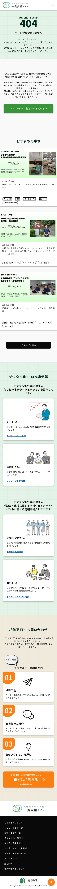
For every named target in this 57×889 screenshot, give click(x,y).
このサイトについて (13, 822)
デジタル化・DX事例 (13, 838)
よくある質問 (10, 858)
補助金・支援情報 (12, 843)
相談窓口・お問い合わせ (15, 853)
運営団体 (8, 863)
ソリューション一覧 (13, 827)
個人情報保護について (14, 868)
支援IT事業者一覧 (12, 832)
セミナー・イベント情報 (15, 848)
